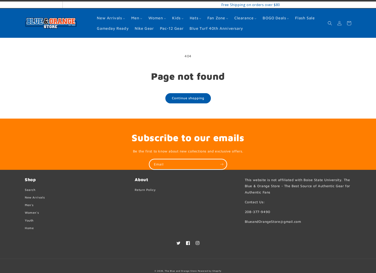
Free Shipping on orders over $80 (195, 4)
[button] (330, 23)
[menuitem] (111, 18)
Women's (32, 212)
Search (30, 190)
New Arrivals (35, 197)
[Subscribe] (222, 164)
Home (29, 228)
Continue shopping (188, 98)
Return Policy (145, 190)
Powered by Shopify (210, 271)
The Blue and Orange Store (181, 271)
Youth (29, 220)
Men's (29, 205)
